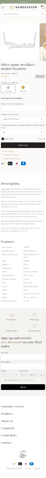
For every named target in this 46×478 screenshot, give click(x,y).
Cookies (37, 468)
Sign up (23, 387)
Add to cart (23, 145)
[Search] (42, 14)
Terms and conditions (14, 468)
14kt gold (23, 91)
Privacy (28, 468)
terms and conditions (27, 380)
